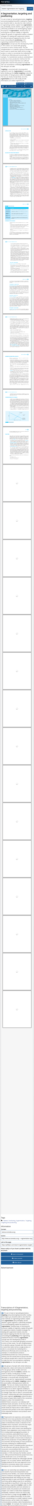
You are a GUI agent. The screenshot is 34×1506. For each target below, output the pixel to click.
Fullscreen (21, 83)
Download (30, 83)
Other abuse (17, 1262)
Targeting (28, 1220)
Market (5, 1220)
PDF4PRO (5, 2)
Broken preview (17, 1258)
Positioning (11, 1220)
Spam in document (17, 1254)
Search (30, 9)
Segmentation (20, 1220)
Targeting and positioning (9, 1222)
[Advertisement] (17, 1287)
